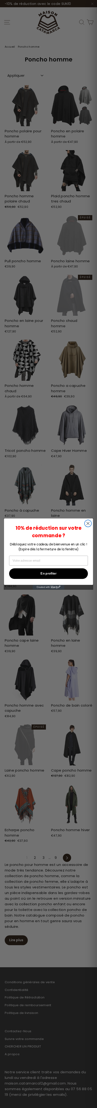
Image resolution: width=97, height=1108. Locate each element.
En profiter (48, 573)
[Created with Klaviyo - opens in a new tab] (49, 587)
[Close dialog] (88, 523)
